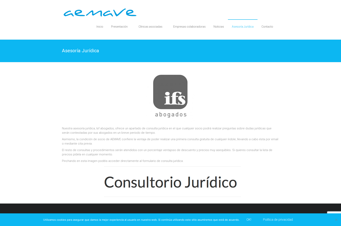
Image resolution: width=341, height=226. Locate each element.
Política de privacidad (278, 219)
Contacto (267, 26)
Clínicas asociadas (150, 26)
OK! (248, 219)
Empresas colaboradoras (189, 26)
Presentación (119, 26)
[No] (336, 220)
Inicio (99, 26)
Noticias (219, 26)
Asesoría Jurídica (243, 26)
